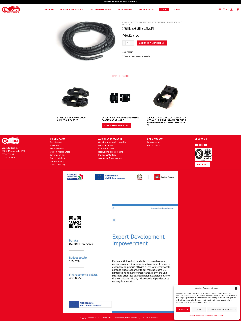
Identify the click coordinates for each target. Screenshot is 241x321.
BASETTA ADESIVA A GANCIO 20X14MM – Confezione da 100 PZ (121, 119)
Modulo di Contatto (107, 155)
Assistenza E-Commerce (110, 158)
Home (124, 22)
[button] (236, 288)
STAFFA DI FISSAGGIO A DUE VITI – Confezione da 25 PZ (73, 119)
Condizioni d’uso (58, 158)
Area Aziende (125, 9)
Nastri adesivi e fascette (140, 56)
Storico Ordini (153, 145)
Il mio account (153, 142)
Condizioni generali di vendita (112, 142)
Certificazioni (56, 142)
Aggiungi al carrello (151, 43)
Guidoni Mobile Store (71, 9)
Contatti (178, 9)
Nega (198, 309)
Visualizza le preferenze (222, 309)
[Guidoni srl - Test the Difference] (11, 9)
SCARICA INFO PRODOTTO (116, 125)
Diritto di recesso (106, 145)
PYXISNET (202, 164)
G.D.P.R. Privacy (57, 164)
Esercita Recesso (106, 148)
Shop (164, 9)
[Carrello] (238, 9)
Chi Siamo (49, 9)
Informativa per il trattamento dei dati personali (207, 315)
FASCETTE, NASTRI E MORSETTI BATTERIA (147, 22)
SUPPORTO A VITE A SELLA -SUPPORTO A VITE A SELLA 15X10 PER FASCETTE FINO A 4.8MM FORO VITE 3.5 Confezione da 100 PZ (166, 121)
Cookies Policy (57, 161)
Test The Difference (100, 9)
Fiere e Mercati (146, 9)
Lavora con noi (57, 155)
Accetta (183, 309)
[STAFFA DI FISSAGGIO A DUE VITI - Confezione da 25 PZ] (76, 97)
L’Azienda (54, 145)
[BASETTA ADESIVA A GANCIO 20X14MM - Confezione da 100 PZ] (120, 97)
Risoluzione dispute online (110, 152)
